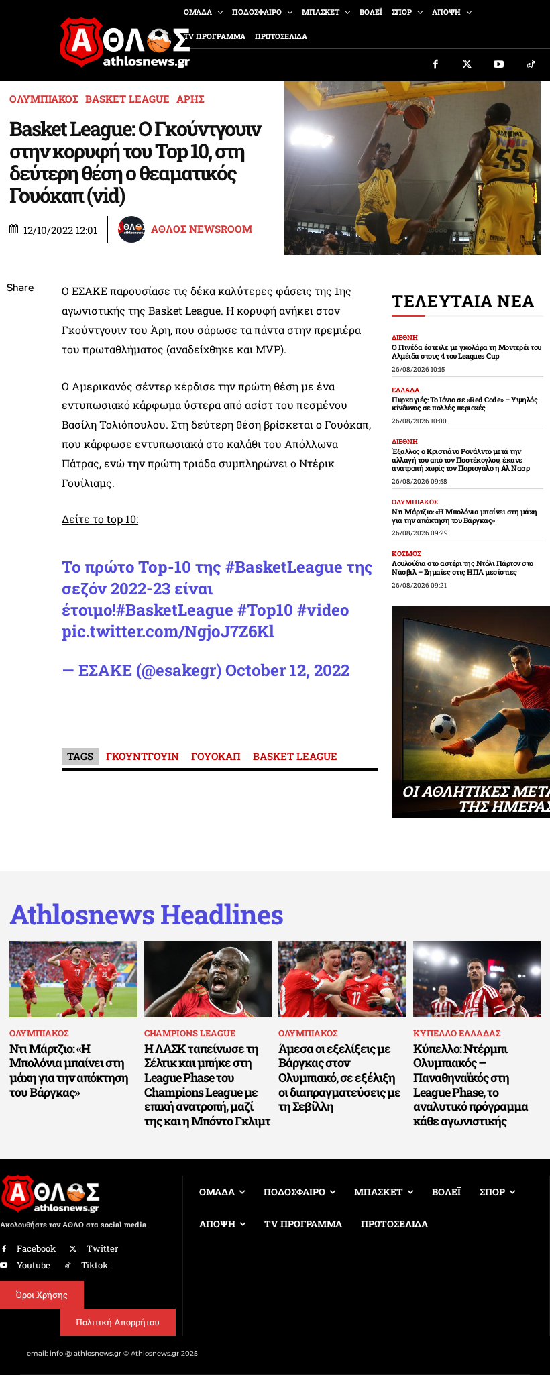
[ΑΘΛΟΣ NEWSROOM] (133, 229)
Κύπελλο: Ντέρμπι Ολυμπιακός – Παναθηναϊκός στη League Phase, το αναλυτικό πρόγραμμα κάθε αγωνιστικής (470, 1084)
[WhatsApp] (20, 383)
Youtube (33, 1265)
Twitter (102, 1248)
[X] (20, 352)
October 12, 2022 (287, 670)
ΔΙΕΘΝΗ (405, 338)
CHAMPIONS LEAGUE (189, 1033)
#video (323, 609)
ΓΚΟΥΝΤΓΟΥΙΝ (142, 756)
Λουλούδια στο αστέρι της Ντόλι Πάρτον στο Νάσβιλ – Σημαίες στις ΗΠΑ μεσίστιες (462, 567)
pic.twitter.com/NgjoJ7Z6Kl (168, 631)
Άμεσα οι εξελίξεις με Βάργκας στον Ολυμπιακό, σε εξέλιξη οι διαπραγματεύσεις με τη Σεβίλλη (339, 1077)
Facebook (36, 1248)
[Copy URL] (20, 478)
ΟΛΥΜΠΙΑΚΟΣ (43, 99)
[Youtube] (499, 65)
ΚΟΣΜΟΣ (406, 554)
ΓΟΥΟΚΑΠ (216, 756)
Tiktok (94, 1265)
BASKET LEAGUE (127, 99)
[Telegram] (20, 446)
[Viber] (20, 415)
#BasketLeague (284, 567)
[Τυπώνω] (20, 509)
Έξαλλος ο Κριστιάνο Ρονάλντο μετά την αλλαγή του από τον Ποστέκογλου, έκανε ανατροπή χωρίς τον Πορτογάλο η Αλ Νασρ (460, 459)
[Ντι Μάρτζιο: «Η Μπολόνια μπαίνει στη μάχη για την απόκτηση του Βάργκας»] (73, 979)
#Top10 (265, 609)
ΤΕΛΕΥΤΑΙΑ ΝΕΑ (463, 301)
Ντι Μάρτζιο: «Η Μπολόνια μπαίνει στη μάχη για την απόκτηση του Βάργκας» (464, 515)
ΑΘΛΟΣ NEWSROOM (201, 229)
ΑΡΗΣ (190, 99)
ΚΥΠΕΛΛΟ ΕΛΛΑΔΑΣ (456, 1033)
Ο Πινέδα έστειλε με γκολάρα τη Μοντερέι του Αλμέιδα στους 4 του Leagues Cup (466, 351)
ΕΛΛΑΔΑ (405, 390)
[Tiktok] (531, 65)
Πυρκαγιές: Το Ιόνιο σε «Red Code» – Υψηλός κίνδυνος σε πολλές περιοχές (464, 403)
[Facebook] (435, 65)
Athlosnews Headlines (146, 914)
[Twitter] (467, 65)
